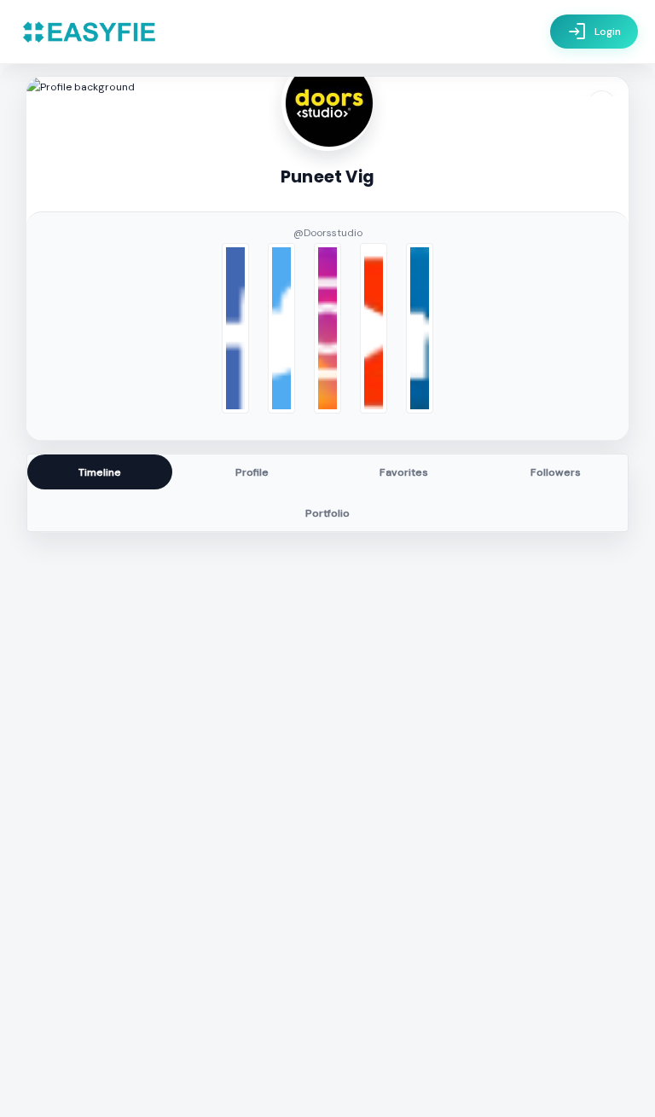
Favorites (404, 472)
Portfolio (327, 513)
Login (594, 31)
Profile (252, 472)
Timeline (99, 472)
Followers (555, 472)
